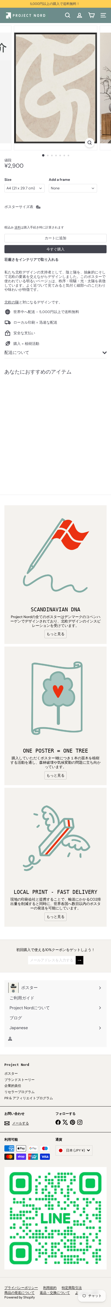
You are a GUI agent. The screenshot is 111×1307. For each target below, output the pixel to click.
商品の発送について (19, 1292)
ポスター (11, 1073)
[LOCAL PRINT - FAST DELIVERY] (55, 839)
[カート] (91, 15)
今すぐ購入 (55, 249)
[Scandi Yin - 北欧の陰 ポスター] (36, 426)
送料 (17, 227)
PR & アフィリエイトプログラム (28, 1098)
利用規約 (50, 1288)
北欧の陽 (11, 302)
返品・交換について (55, 1292)
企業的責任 (12, 1085)
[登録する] (79, 960)
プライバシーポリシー (21, 1288)
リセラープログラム (19, 1092)
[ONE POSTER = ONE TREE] (55, 697)
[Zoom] (89, 142)
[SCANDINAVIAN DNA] (55, 556)
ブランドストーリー (19, 1080)
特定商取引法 (72, 1288)
